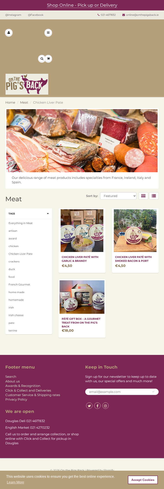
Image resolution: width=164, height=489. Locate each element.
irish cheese (16, 315)
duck (12, 269)
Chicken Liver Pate (20, 253)
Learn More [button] (15, 482)
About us (12, 381)
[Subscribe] (153, 391)
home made (16, 292)
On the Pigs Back (72, 470)
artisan (13, 230)
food (12, 276)
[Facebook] (97, 405)
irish (11, 307)
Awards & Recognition (22, 386)
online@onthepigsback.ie (142, 14)
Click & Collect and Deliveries (28, 390)
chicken (14, 246)
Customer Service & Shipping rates (32, 395)
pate (11, 322)
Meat (24, 102)
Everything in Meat (21, 223)
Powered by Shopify (100, 470)
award (13, 238)
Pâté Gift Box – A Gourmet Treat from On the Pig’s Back (81, 322)
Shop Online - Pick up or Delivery (82, 5)
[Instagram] (105, 405)
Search (10, 377)
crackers (14, 261)
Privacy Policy (16, 399)
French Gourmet (19, 284)
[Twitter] (89, 405)
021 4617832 (108, 14)
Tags (12, 213)
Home (10, 102)
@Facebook (35, 14)
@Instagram (13, 14)
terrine (13, 330)
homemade (16, 299)
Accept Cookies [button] (142, 480)
